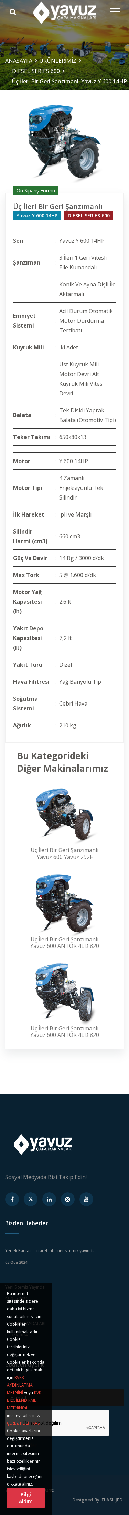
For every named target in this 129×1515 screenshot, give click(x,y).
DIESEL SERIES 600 (36, 71)
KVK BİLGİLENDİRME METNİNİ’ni (24, 1400)
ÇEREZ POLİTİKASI (24, 1423)
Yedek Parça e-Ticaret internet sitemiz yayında (50, 1251)
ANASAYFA (18, 60)
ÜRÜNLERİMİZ (57, 60)
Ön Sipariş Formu (36, 190)
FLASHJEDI (112, 1500)
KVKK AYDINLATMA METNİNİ (20, 1385)
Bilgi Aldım (26, 1498)
